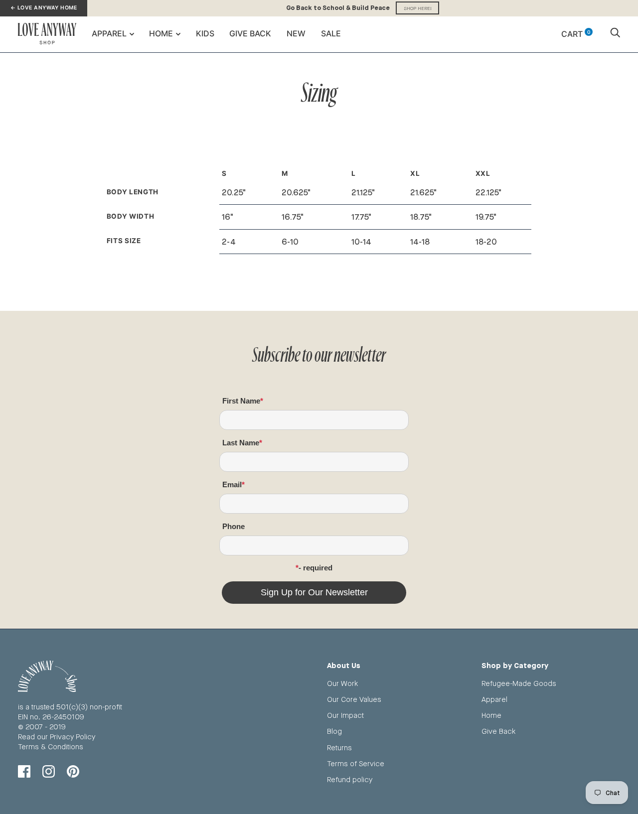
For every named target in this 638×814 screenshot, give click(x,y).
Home (161, 33)
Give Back (250, 33)
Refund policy (349, 779)
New (296, 33)
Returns (339, 747)
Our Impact (345, 715)
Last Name (240, 442)
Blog (334, 731)
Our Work (342, 683)
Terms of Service (355, 763)
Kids (205, 33)
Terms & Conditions (50, 746)
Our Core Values (354, 699)
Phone (233, 526)
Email (232, 484)
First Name (241, 401)
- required (315, 567)
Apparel (109, 33)
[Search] (615, 34)
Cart (575, 34)
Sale (331, 33)
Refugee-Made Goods (518, 683)
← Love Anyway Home (43, 7)
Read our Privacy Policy (56, 736)
